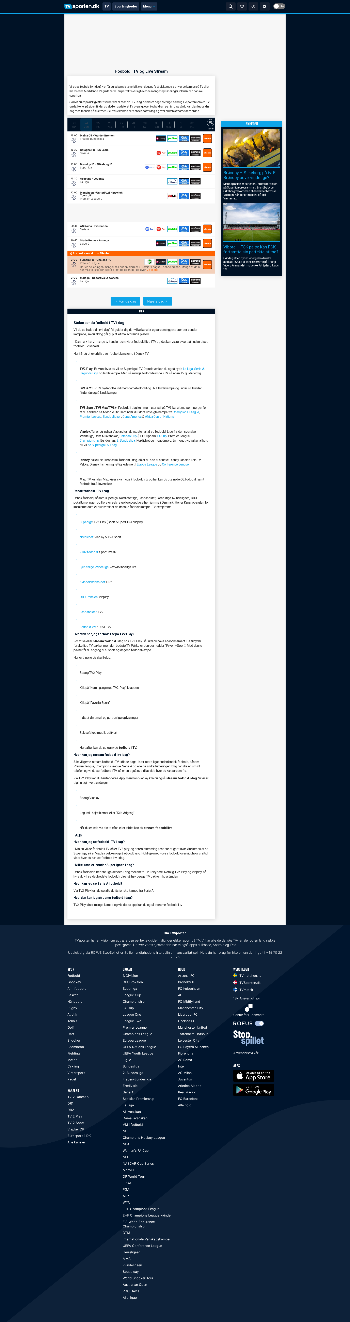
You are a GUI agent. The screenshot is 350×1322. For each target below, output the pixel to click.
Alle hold (184, 1105)
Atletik (72, 1014)
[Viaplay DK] (161, 138)
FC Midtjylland (189, 1001)
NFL (126, 1157)
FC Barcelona (188, 1099)
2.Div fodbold (89, 552)
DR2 (70, 1110)
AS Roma (185, 1060)
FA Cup (162, 436)
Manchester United (192, 1027)
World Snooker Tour (138, 1278)
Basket (72, 995)
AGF (181, 995)
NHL (126, 1131)
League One (132, 1014)
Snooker (73, 1040)
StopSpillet (111, 952)
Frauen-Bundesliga (137, 1079)
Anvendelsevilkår (245, 1053)
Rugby (72, 1008)
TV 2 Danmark (78, 1097)
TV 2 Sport (75, 1123)
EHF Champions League (141, 1209)
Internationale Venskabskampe (146, 1239)
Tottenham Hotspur (193, 1034)
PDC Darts (131, 1291)
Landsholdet (88, 612)
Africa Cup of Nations (159, 417)
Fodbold (73, 976)
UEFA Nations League (139, 1047)
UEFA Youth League (138, 1053)
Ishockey (74, 982)
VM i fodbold (133, 1125)
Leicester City (188, 1040)
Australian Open (135, 1285)
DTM (126, 1233)
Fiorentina (185, 1053)
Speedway (131, 1272)
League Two (132, 1021)
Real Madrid (187, 1092)
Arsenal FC (186, 976)
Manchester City (190, 1008)
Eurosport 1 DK (79, 1136)
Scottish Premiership (138, 1099)
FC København (189, 988)
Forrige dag (127, 301)
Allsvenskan (132, 1112)
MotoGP (129, 1170)
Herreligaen (131, 1252)
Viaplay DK (75, 1129)
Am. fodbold (76, 988)
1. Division (130, 976)
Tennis (72, 1021)
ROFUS (96, 952)
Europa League (147, 464)
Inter (181, 1066)
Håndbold (74, 1001)
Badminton (75, 1047)
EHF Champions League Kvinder (147, 1215)
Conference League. (175, 464)
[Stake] (184, 138)
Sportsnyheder (125, 6)
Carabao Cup (128, 436)
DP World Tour (134, 1176)
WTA (126, 1202)
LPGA (127, 1183)
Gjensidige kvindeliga (94, 567)
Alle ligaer (130, 1297)
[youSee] (172, 138)
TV (107, 6)
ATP (126, 1196)
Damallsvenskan (135, 1118)
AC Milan (185, 1073)
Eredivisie (130, 1086)
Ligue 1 (128, 1060)
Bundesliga (131, 1066)
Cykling (73, 1066)
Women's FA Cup (136, 1150)
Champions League (186, 412)
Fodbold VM (88, 627)
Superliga (86, 522)
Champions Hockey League (144, 1138)
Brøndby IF (186, 982)
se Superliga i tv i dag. (102, 445)
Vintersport (76, 1073)
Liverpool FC (188, 1014)
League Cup (132, 995)
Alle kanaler (76, 1142)
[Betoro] (195, 138)
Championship (89, 440)
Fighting (73, 1053)
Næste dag (155, 301)
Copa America (132, 417)
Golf (70, 1027)
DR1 (70, 1103)
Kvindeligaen (132, 1265)
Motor (72, 1060)
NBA (126, 1144)
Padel (71, 1079)
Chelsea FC (186, 1021)
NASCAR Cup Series (138, 1163)
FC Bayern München (193, 1047)
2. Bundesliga (126, 440)
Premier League (90, 417)
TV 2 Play (74, 1116)
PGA (126, 1189)
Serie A (199, 369)
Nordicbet (86, 537)
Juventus (185, 1079)
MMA (127, 1259)
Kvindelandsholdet (92, 582)
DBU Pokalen (89, 597)
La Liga (188, 369)
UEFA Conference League (142, 1246)
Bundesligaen (112, 417)
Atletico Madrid (190, 1086)
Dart (70, 1034)
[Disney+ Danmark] (172, 181)
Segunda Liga (89, 373)
